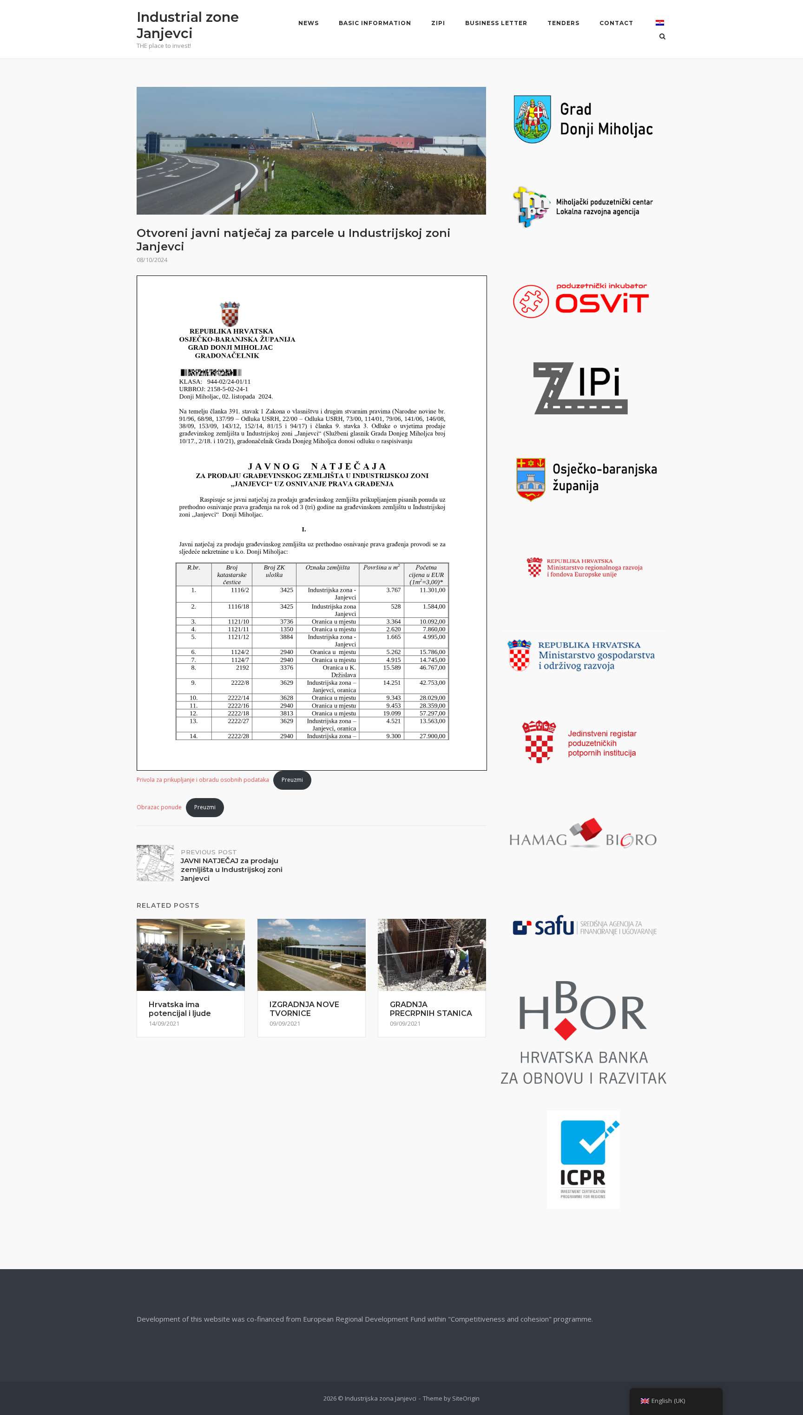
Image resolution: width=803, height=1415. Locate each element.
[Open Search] (662, 37)
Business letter (496, 23)
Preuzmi (292, 780)
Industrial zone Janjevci (188, 25)
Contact (616, 23)
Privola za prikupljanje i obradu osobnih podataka (203, 780)
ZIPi (438, 23)
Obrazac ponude (159, 807)
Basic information (375, 23)
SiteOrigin (466, 1398)
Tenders (563, 23)
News (308, 23)
